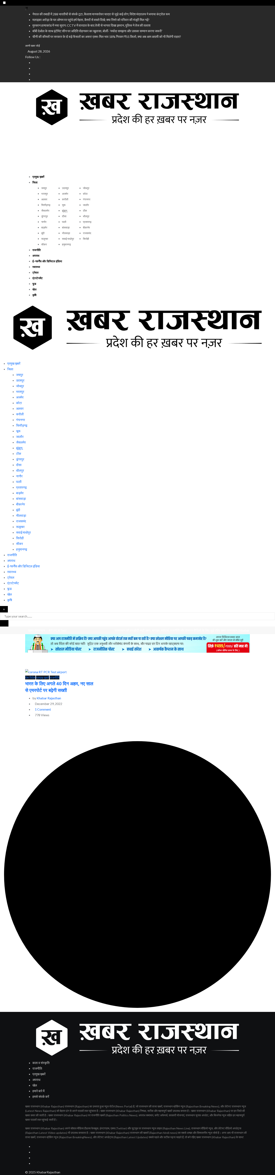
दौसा (64, 216)
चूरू (63, 205)
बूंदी (42, 233)
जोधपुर (86, 188)
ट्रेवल (35, 272)
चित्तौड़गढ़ (45, 205)
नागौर (44, 222)
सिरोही (86, 239)
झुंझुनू (64, 210)
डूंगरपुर (44, 216)
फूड (34, 284)
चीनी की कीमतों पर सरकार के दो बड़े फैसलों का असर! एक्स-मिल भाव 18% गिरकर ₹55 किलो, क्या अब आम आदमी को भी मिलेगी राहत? (106, 36)
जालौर (86, 205)
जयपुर (44, 188)
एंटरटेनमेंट (37, 278)
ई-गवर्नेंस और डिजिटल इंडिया (47, 261)
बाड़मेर (44, 227)
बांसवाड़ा (66, 227)
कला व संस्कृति (41, 1063)
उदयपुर (65, 188)
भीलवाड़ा (66, 233)
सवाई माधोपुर (68, 239)
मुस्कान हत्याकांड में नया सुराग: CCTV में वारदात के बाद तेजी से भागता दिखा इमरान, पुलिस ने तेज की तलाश (91, 25)
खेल (34, 289)
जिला (34, 182)
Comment (43, 709)
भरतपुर (44, 193)
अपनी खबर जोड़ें (32, 45)
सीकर (44, 244)
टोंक (85, 210)
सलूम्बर (44, 239)
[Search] (1, 358)
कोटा (85, 193)
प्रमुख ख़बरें (38, 177)
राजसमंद (87, 233)
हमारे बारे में (38, 1091)
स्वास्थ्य (36, 267)
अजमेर (65, 193)
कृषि (34, 295)
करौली (65, 199)
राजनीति (36, 250)
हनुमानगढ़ (66, 244)
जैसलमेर (45, 210)
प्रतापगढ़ (87, 222)
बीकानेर (86, 227)
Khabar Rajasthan (49, 698)
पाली (64, 222)
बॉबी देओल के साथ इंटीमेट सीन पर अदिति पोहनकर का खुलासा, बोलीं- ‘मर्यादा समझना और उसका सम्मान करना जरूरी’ (97, 31)
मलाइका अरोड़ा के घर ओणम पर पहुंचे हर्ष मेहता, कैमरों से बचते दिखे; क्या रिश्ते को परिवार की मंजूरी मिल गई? (90, 20)
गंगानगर (86, 199)
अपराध (35, 255)
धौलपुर (86, 216)
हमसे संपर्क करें (40, 1096)
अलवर (44, 199)
